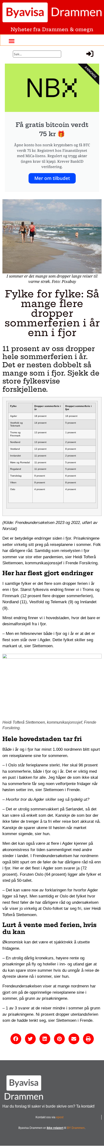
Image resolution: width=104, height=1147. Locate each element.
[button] (11, 40)
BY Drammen (76, 1128)
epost (59, 1117)
